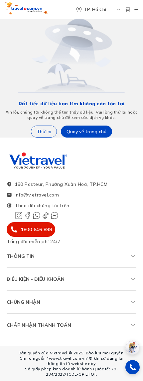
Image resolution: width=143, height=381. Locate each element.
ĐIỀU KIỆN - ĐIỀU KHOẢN (36, 279)
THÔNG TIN (21, 256)
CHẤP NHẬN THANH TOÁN (39, 325)
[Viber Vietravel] (37, 215)
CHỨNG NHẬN (23, 302)
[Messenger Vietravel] (55, 215)
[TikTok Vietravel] (46, 215)
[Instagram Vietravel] (19, 215)
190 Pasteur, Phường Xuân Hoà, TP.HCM (61, 184)
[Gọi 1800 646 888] (132, 367)
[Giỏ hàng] (127, 9)
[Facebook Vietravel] (28, 215)
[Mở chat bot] (132, 347)
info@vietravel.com (37, 195)
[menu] (136, 9)
